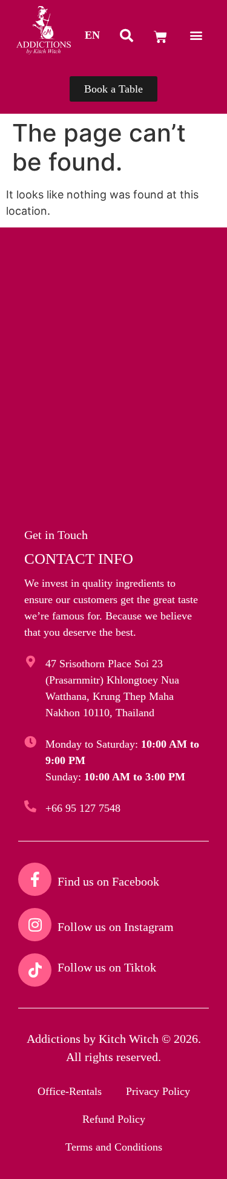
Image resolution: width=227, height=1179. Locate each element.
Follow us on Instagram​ (116, 926)
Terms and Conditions (113, 1147)
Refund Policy (113, 1119)
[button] (92, 35)
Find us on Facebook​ (108, 881)
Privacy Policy (158, 1091)
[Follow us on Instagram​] (34, 924)
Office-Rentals (70, 1091)
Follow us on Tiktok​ (107, 967)
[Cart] (160, 37)
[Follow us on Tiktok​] (34, 970)
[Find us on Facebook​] (34, 879)
